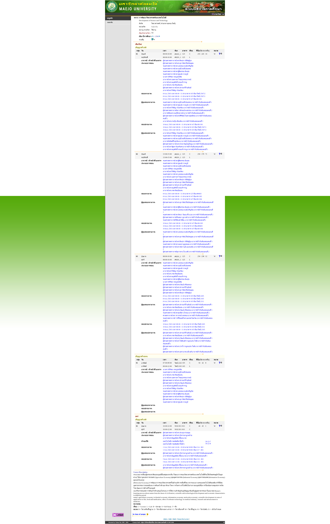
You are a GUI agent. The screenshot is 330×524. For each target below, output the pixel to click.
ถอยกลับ (110, 22)
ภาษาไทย (218, 14)
